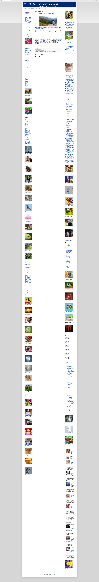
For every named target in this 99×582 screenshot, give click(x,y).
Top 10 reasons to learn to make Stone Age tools (70, 155)
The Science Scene (39, 8)
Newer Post (37, 83)
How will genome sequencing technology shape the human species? (28, 282)
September (69, 365)
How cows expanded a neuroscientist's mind (69, 76)
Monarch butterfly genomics (28, 49)
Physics (26, 28)
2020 (67, 345)
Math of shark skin (28, 143)
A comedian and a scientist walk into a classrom (28, 127)
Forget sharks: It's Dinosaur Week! (70, 380)
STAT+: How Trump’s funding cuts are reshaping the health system (70, 255)
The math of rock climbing (28, 85)
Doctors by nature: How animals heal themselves (70, 52)
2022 (67, 342)
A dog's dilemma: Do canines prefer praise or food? (72, 462)
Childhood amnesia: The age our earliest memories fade (70, 158)
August (68, 405)
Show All (73, 268)
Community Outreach (27, 21)
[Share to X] (38, 49)
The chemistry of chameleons (28, 134)
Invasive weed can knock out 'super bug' (70, 148)
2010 (67, 358)
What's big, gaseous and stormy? (70, 376)
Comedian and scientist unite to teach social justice (69, 91)
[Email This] (35, 49)
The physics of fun (28, 125)
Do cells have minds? (27, 292)
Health (42, 51)
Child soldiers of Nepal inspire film (44, 13)
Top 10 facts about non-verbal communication (72, 473)
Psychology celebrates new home (70, 369)
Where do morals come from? (28, 290)
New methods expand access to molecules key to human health (70, 50)
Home (25, 8)
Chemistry (26, 18)
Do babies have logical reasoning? (28, 279)
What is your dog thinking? (28, 71)
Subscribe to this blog (68, 42)
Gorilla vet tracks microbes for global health (70, 371)
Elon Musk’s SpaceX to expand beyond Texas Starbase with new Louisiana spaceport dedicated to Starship (69, 250)
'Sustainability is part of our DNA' (70, 374)
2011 (67, 357)
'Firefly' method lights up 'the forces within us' (70, 109)
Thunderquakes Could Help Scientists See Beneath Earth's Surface (70, 266)
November (69, 362)
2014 (67, 353)
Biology (29, 17)
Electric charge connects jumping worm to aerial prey (70, 25)
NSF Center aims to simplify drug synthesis (70, 398)
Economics (26, 22)
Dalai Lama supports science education (70, 367)
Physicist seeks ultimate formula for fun (70, 87)
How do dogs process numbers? (28, 264)
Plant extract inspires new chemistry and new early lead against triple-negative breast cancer (70, 57)
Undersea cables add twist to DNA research (72, 484)
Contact (32, 8)
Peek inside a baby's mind (70, 116)
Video (46, 8)
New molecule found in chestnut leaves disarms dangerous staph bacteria (70, 119)
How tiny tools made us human (27, 57)
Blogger (53, 574)
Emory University (27, 12)
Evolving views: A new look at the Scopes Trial (70, 60)
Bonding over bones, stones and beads (69, 140)
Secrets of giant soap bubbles (27, 132)
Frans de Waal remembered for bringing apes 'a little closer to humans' (70, 80)
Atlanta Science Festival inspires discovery (27, 124)
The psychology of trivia (69, 77)
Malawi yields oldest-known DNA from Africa (28, 61)
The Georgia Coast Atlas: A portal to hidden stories (70, 111)
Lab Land (26, 395)
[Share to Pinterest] (40, 49)
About (29, 8)
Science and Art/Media (50, 51)
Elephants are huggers (69, 156)
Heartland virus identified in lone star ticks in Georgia (70, 94)
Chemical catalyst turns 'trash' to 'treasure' (69, 134)
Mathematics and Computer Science (28, 25)
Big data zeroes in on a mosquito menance (69, 99)
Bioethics (26, 17)
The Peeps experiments (27, 63)
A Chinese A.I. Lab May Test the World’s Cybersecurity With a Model (70, 261)
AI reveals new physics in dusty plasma (70, 54)
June (68, 407)
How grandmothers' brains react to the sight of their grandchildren (70, 97)
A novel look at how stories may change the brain (72, 451)
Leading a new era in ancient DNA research (69, 106)
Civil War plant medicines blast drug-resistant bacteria (70, 129)
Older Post (60, 83)
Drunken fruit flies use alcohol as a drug (28, 74)
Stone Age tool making (27, 81)
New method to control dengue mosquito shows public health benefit (70, 28)
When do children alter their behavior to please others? (28, 268)
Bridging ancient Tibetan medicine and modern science (70, 152)
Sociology (54, 51)
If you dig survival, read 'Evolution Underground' (28, 141)
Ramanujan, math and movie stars (28, 65)
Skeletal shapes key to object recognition (27, 55)
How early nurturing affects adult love (70, 401)
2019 (67, 346)
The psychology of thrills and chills (28, 130)
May (68, 409)
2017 (67, 349)
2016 (67, 350)
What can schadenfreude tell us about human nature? (28, 271)
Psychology (44, 51)
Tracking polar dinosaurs (27, 76)
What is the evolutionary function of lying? (28, 274)
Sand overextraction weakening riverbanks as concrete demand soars (69, 244)
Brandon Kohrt (37, 27)
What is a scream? (28, 266)
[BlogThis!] (37, 49)
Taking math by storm (69, 107)
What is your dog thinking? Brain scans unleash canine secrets (69, 516)
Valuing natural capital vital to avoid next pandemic (69, 101)
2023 (67, 341)
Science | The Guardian (70, 242)
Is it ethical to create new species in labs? (28, 286)
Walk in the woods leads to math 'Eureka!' (28, 79)
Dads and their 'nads (69, 160)
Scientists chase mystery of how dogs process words (70, 136)
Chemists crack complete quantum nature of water (70, 89)
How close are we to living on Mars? (28, 277)
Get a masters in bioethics (69, 384)
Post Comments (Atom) (42, 84)
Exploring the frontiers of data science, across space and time (70, 47)
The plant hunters (28, 59)
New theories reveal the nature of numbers (72, 538)
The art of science (28, 137)
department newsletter (39, 28)
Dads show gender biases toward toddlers (70, 146)
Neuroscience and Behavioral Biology (28, 27)
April (68, 410)
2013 (67, 354)
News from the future (70, 382)
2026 (67, 337)
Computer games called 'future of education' (70, 403)
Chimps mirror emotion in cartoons (70, 389)
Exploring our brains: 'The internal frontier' (70, 396)
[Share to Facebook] (39, 49)
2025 (67, 338)
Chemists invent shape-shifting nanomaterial (69, 104)
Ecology (30, 21)
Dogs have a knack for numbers (28, 53)
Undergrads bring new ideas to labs (70, 393)
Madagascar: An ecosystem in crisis (28, 67)
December (69, 361)
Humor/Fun (26, 23)
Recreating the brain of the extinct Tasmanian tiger (70, 150)
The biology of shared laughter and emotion (70, 386)
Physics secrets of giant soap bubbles (28, 51)
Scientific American (69, 247)
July (68, 406)
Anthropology (39, 51)
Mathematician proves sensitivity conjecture (69, 121)
